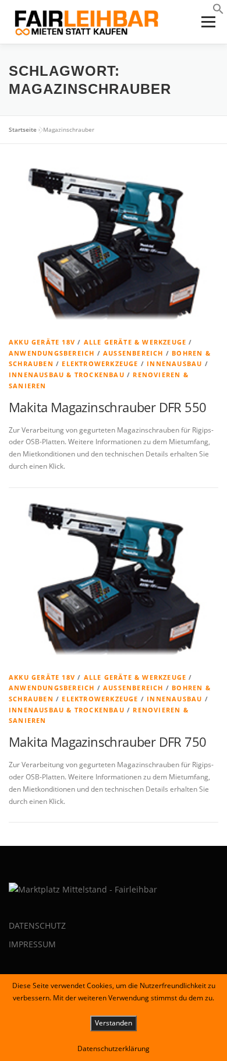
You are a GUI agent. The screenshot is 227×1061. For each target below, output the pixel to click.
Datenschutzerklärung (113, 1048)
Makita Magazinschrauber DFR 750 (107, 741)
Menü (207, 22)
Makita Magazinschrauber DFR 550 (107, 407)
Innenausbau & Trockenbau (67, 374)
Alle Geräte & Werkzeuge (135, 342)
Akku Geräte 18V (42, 342)
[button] (218, 12)
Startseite (23, 129)
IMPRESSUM (32, 944)
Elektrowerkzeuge (100, 363)
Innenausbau (174, 363)
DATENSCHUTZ (37, 925)
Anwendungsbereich (51, 353)
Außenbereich (133, 353)
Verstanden (113, 1023)
